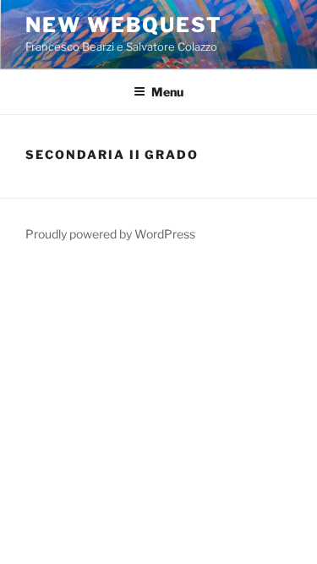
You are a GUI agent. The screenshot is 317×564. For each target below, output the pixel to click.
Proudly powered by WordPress (110, 234)
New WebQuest (123, 25)
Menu (167, 92)
